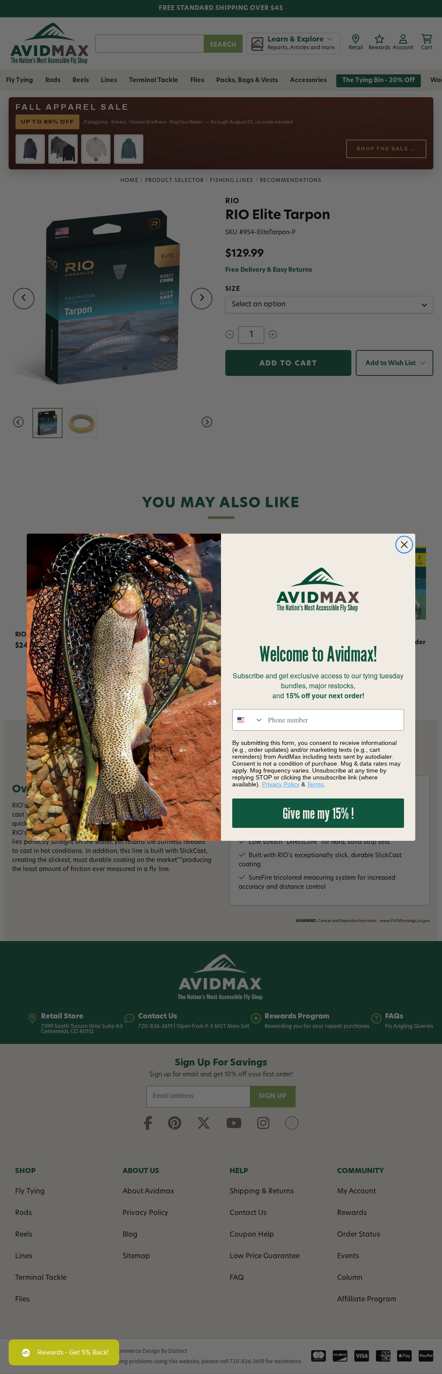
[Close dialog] (404, 544)
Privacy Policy (281, 784)
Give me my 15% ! (318, 813)
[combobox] (248, 719)
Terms (315, 784)
